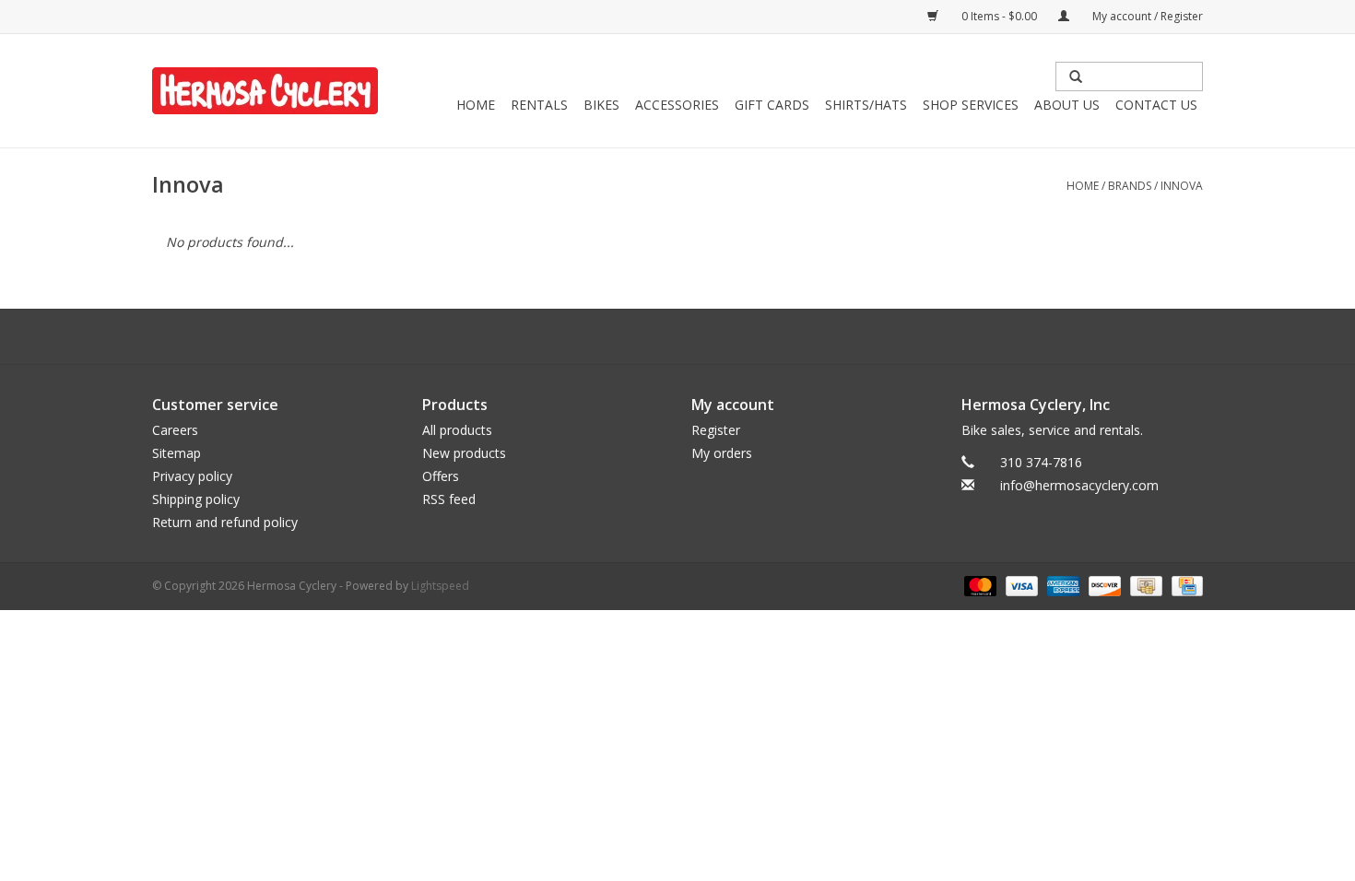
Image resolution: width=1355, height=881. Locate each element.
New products (464, 453)
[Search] (1075, 76)
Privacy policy (192, 476)
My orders (721, 453)
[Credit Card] (1184, 585)
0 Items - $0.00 (999, 16)
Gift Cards (772, 104)
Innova (1182, 186)
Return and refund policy (225, 522)
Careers (175, 430)
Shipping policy (196, 499)
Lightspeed (440, 585)
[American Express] (1061, 585)
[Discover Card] (1103, 585)
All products (457, 430)
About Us (1067, 104)
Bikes (601, 104)
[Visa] (1020, 585)
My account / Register (1146, 16)
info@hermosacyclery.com (1079, 485)
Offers (440, 476)
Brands (1129, 186)
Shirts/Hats (866, 104)
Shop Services (971, 104)
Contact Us (1156, 104)
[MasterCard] (978, 585)
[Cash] (1144, 585)
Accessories (677, 104)
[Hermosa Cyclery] (265, 90)
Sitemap (176, 453)
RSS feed (449, 499)
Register (715, 430)
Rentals (539, 104)
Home (475, 104)
